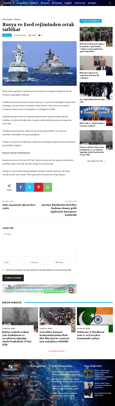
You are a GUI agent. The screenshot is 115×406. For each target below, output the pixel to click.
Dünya (17, 19)
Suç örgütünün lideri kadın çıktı (102, 394)
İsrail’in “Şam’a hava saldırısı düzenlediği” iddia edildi (65, 394)
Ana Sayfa (7, 19)
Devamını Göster (95, 161)
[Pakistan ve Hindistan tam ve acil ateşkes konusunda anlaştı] (95, 319)
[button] (110, 3)
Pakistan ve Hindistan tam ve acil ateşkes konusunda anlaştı (90, 335)
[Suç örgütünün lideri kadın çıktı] (96, 92)
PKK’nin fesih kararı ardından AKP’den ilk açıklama (89, 75)
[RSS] (14, 384)
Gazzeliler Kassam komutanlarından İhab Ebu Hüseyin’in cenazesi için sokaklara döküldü (54, 336)
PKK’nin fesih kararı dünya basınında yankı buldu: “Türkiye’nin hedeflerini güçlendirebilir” (92, 48)
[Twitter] (29, 187)
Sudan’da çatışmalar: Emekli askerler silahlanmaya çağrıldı (65, 387)
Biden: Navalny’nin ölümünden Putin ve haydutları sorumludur (66, 373)
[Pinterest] (38, 187)
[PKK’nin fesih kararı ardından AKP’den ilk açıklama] (96, 66)
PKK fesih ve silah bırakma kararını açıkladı (92, 124)
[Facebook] (20, 187)
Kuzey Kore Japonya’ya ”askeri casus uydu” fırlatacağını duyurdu (67, 380)
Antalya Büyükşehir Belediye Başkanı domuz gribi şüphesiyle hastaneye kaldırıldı (59, 209)
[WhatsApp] (47, 187)
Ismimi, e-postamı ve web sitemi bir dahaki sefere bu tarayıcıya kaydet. (38, 270)
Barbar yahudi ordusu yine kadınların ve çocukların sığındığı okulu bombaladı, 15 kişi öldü (92, 151)
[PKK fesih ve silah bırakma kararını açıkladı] (96, 116)
